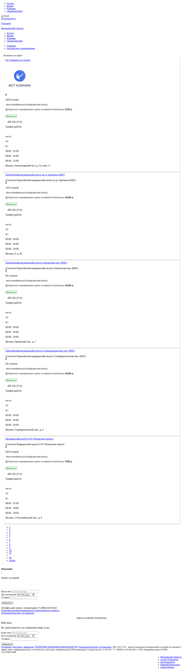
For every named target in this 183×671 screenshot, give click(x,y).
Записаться (11, 116)
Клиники (11, 8)
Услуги (10, 3)
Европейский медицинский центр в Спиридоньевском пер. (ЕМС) (40, 351)
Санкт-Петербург (169, 659)
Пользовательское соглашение (17, 613)
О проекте (6, 647)
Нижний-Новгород (170, 665)
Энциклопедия (14, 11)
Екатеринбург (167, 662)
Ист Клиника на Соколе (18, 60)
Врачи (10, 6)
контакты (18, 647)
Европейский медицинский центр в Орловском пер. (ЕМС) (36, 263)
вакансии (29, 647)
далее (12, 560)
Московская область (171, 657)
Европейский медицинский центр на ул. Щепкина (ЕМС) (35, 175)
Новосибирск (167, 667)
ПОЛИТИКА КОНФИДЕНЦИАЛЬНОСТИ (56, 647)
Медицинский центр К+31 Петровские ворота (29, 439)
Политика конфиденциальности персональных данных (30, 610)
